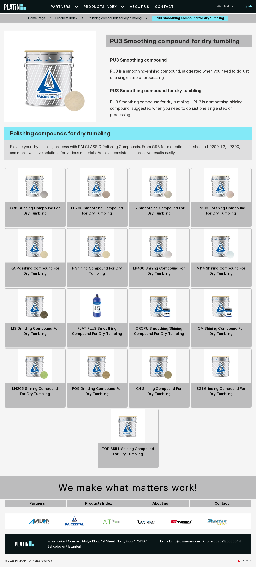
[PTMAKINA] (24, 543)
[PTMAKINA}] (15, 7)
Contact (164, 6)
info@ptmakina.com (185, 541)
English (246, 6)
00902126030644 (227, 541)
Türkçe (228, 6)
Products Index (100, 6)
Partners (61, 6)
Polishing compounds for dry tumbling (114, 18)
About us (139, 6)
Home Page (36, 18)
